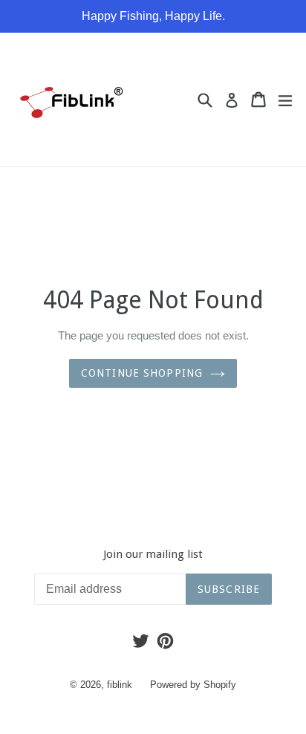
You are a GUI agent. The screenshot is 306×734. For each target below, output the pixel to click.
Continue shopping (142, 373)
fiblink (119, 684)
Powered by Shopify (193, 684)
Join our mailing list (153, 554)
